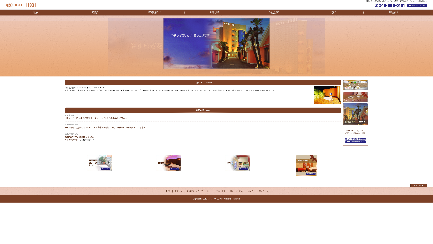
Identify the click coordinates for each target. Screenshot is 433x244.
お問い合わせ (262, 191)
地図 (363, 133)
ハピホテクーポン (72, 140)
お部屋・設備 (220, 191)
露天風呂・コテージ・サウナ (198, 191)
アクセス (178, 191)
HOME (167, 191)
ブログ (250, 191)
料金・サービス (236, 191)
